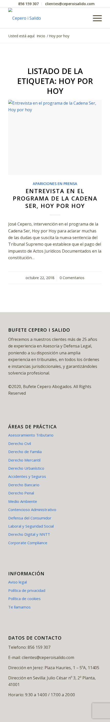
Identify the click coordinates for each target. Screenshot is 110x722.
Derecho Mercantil (24, 460)
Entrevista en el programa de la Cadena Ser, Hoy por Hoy (55, 198)
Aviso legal (17, 581)
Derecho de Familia (25, 451)
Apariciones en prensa (55, 183)
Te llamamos (19, 606)
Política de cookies (24, 598)
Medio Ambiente (22, 501)
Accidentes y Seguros (27, 476)
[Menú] (95, 18)
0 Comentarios (72, 277)
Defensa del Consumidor (29, 517)
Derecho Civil (19, 443)
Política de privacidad (26, 590)
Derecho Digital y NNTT (29, 534)
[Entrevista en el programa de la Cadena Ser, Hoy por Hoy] (55, 137)
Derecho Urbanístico (26, 468)
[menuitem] (28, 4)
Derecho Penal (21, 492)
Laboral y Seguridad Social (31, 526)
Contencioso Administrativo (32, 509)
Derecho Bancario (23, 484)
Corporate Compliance (27, 542)
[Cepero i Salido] (45, 18)
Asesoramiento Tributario (30, 435)
